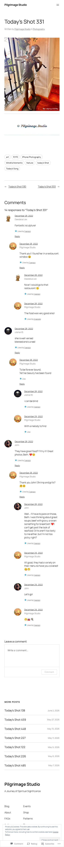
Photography (39, 29)
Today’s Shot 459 (15, 719)
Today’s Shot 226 (15, 756)
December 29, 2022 (33, 416)
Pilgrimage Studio (15, 5)
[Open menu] (58, 5)
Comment (49, 672)
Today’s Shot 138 (14, 710)
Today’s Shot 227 (14, 737)
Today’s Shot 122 (14, 747)
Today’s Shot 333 (47, 186)
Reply (17, 236)
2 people (37, 319)
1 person (27, 231)
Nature (29, 162)
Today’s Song (12, 168)
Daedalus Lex (21, 219)
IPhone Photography (31, 157)
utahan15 (19, 332)
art (7, 157)
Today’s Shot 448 (15, 728)
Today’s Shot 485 (15, 765)
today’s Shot (43, 162)
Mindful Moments (14, 162)
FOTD (15, 157)
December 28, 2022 (24, 215)
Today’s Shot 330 (17, 186)
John (17, 445)
